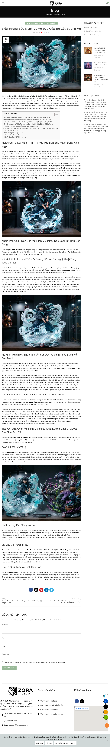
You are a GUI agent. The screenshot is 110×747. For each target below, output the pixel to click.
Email (4, 646)
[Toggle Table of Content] (55, 114)
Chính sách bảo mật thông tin (65, 743)
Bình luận (5, 624)
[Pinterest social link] (41, 590)
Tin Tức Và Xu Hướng (91, 35)
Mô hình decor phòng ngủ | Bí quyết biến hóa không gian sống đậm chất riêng (96, 106)
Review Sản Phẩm (59, 14)
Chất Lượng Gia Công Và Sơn (13, 133)
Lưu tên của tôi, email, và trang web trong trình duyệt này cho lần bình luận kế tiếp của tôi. (34, 662)
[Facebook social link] (31, 590)
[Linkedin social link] (46, 590)
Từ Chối (49, 743)
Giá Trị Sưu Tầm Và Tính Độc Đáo (15, 137)
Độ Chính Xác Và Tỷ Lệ (13, 130)
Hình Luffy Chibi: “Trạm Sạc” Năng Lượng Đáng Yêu (99, 50)
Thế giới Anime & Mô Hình (48, 23)
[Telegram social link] (51, 590)
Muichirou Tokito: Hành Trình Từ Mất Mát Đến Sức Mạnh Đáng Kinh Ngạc (27, 117)
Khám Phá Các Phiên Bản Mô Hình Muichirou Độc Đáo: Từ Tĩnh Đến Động (27, 119)
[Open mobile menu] (3, 3)
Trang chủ (48, 14)
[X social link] (36, 590)
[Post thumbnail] (88, 53)
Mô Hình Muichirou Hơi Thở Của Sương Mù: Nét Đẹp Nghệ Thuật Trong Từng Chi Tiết (29, 121)
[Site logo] (55, 3)
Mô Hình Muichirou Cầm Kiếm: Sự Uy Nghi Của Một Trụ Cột (22, 126)
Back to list (41, 600)
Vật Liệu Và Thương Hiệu (13, 135)
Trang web (5, 654)
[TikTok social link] (82, 701)
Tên (3, 638)
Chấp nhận (39, 743)
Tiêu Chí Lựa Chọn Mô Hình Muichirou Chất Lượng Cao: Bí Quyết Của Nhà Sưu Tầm (31, 128)
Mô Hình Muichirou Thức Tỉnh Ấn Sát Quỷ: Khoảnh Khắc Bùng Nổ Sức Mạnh (28, 124)
